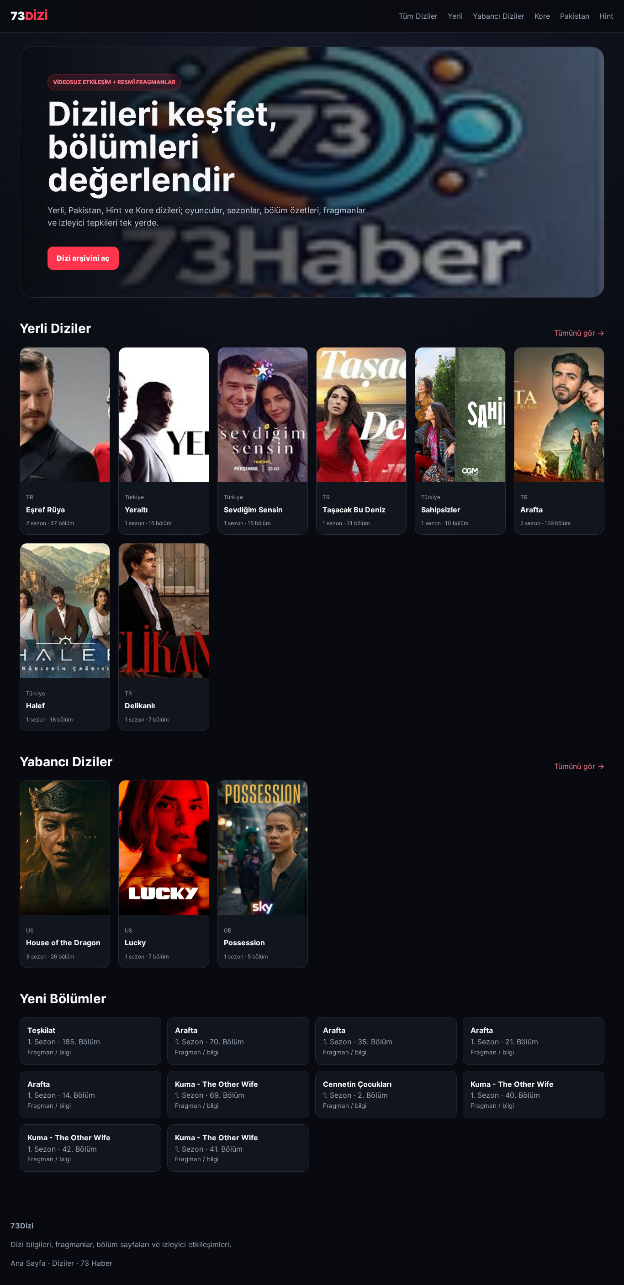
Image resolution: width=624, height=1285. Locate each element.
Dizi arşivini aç (83, 258)
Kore (542, 16)
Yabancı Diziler (498, 16)
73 (29, 16)
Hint (606, 16)
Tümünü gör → (579, 332)
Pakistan (574, 16)
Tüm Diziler (418, 16)
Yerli (455, 16)
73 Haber (96, 1263)
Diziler (63, 1263)
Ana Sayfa (28, 1263)
